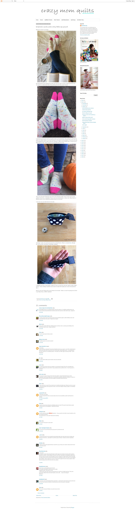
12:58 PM (41, 483)
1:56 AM (40, 399)
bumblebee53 (42, 479)
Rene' (40, 383)
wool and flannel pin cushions (88, 108)
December (84, 103)
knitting (46, 299)
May (83, 131)
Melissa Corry (42, 339)
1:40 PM (40, 462)
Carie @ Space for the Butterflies (45, 307)
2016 (82, 140)
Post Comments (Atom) (45, 497)
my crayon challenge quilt (87, 111)
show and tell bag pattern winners (88, 119)
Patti (40, 403)
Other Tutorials (57, 19)
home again (84, 124)
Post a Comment (41, 493)
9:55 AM (40, 424)
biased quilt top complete (87, 120)
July (83, 128)
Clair (40, 487)
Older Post (75, 495)
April (83, 133)
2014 (82, 143)
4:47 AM (40, 417)
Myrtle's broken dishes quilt (87, 117)
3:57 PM (40, 475)
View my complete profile (85, 34)
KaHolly (40, 443)
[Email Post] (52, 298)
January (84, 138)
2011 (82, 148)
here (63, 138)
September (84, 127)
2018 (82, 100)
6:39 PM (40, 490)
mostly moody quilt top (86, 109)
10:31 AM (41, 328)
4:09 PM (40, 389)
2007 (82, 155)
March (83, 135)
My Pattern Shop (80, 19)
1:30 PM (40, 370)
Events (41, 19)
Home (37, 19)
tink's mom (41, 374)
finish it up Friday (42, 299)
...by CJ (40, 434)
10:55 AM (41, 431)
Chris (40, 332)
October (84, 106)
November (84, 105)
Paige (40, 420)
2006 (82, 156)
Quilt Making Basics (65, 19)
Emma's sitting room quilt (87, 113)
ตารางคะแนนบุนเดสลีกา (43, 398)
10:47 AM (41, 354)
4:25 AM (40, 407)
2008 (82, 153)
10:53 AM (41, 361)
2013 (82, 145)
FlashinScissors (42, 466)
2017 (82, 102)
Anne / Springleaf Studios (44, 427)
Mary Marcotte (42, 451)
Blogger (72, 507)
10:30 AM (41, 312)
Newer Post (38, 495)
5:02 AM (40, 447)
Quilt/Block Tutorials (48, 19)
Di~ (39, 358)
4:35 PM (40, 439)
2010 (82, 150)
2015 (82, 142)
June (83, 130)
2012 (82, 147)
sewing (49, 299)
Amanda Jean (84, 25)
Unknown (41, 411)
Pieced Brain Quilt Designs (44, 316)
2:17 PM (40, 379)
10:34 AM (41, 335)
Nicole (40, 324)
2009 (82, 152)
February (84, 136)
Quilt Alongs (73, 19)
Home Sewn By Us (43, 346)
